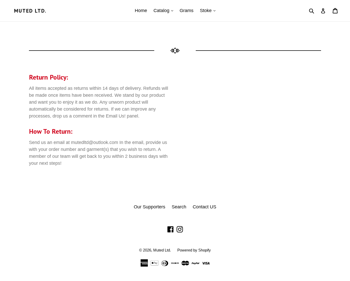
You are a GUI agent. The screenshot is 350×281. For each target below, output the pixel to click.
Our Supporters (149, 206)
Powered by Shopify (194, 250)
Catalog (164, 10)
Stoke (209, 10)
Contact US (204, 206)
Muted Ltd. (30, 11)
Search (179, 206)
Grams (186, 10)
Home (141, 10)
